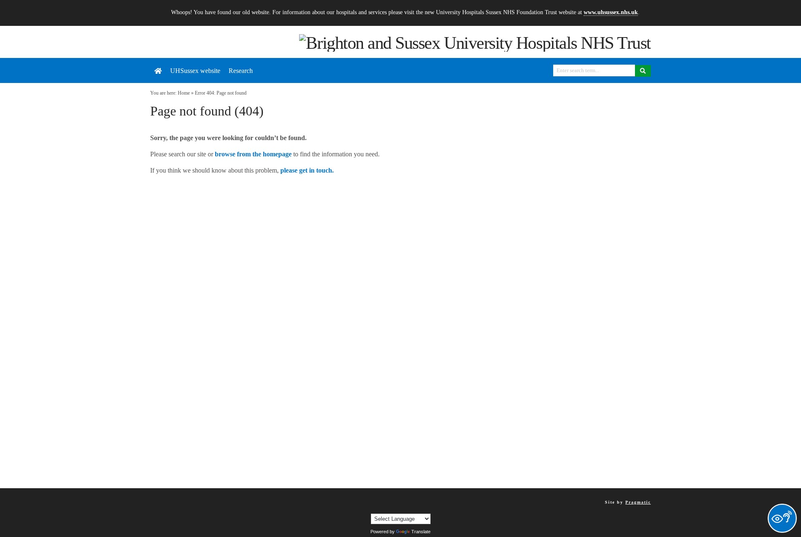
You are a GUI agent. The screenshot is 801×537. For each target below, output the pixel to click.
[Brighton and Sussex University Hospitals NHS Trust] (475, 42)
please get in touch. (307, 170)
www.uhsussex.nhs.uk (611, 12)
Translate (421, 531)
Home (184, 93)
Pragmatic (638, 502)
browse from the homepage (253, 154)
